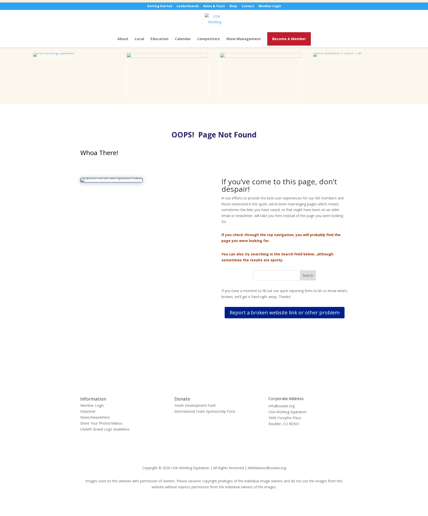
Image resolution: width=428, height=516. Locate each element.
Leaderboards (188, 6)
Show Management (243, 39)
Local (139, 39)
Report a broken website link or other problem (285, 312)
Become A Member (289, 38)
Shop (233, 6)
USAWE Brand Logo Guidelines (105, 429)
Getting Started (159, 6)
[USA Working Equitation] (54, 52)
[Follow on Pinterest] (219, 374)
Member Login (270, 6)
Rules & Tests (214, 6)
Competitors (208, 39)
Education (159, 39)
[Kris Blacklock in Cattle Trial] (337, 52)
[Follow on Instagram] (229, 374)
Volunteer (88, 411)
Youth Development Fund (194, 405)
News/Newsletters (95, 417)
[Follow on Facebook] (209, 374)
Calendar (183, 39)
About (122, 39)
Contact (247, 6)
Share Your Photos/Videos (101, 423)
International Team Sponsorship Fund (204, 411)
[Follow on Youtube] (199, 374)
